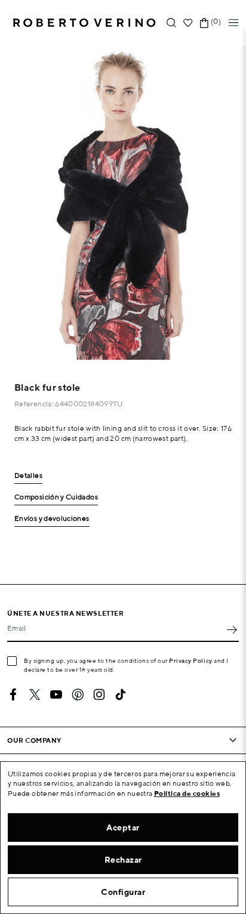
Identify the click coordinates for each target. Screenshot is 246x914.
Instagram (99, 694)
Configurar (123, 892)
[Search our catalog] (171, 23)
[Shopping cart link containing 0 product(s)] (204, 23)
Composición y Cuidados (56, 497)
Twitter (35, 694)
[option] (123, 202)
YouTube (56, 694)
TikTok (121, 694)
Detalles (28, 476)
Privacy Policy (191, 660)
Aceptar (123, 827)
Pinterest (78, 694)
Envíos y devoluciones (52, 519)
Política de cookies (187, 793)
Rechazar (123, 859)
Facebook (13, 694)
